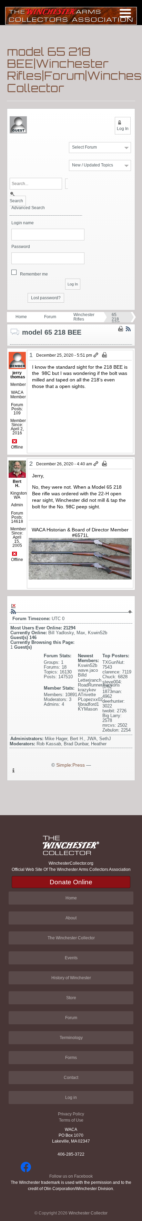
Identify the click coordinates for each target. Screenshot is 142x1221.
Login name (22, 223)
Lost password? (46, 297)
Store (71, 997)
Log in (71, 1097)
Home (21, 316)
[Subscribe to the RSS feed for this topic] (128, 329)
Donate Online (71, 882)
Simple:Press (70, 765)
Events (71, 957)
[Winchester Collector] (71, 15)
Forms (71, 1057)
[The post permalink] (96, 355)
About (71, 918)
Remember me (34, 274)
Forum (50, 316)
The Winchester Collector (71, 938)
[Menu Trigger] (125, 12)
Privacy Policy (71, 1114)
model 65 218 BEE (117, 317)
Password (20, 247)
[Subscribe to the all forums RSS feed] (13, 611)
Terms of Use (71, 1120)
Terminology (71, 1037)
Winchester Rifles (83, 317)
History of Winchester (71, 977)
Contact (71, 1077)
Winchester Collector (88, 1213)
